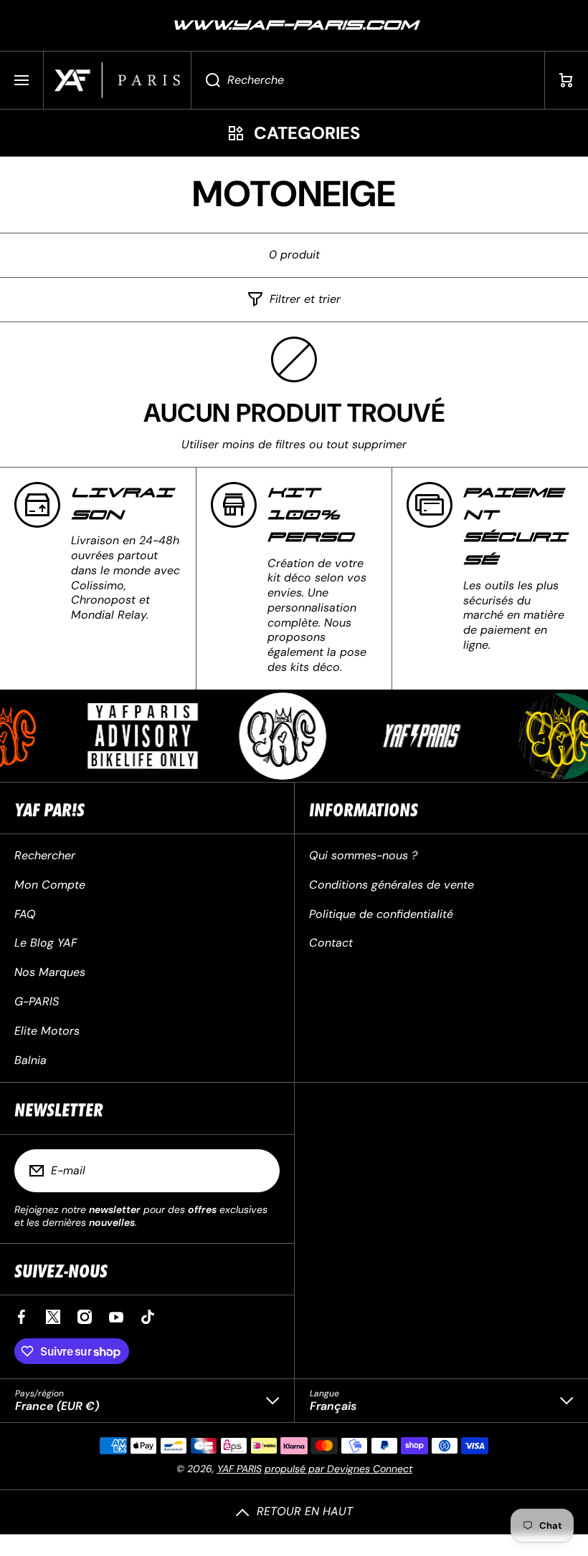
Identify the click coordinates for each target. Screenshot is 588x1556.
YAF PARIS (239, 1468)
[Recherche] (205, 80)
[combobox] (368, 80)
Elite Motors (47, 1030)
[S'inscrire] (260, 1170)
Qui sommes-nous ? (363, 855)
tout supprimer (366, 445)
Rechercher (44, 855)
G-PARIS (36, 1001)
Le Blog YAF (45, 942)
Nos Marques (49, 972)
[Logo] (117, 80)
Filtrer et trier (305, 299)
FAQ (25, 914)
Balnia (30, 1060)
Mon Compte (49, 884)
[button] (566, 80)
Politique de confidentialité (381, 914)
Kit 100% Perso (310, 515)
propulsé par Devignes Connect (338, 1468)
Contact (331, 942)
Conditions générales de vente (391, 884)
